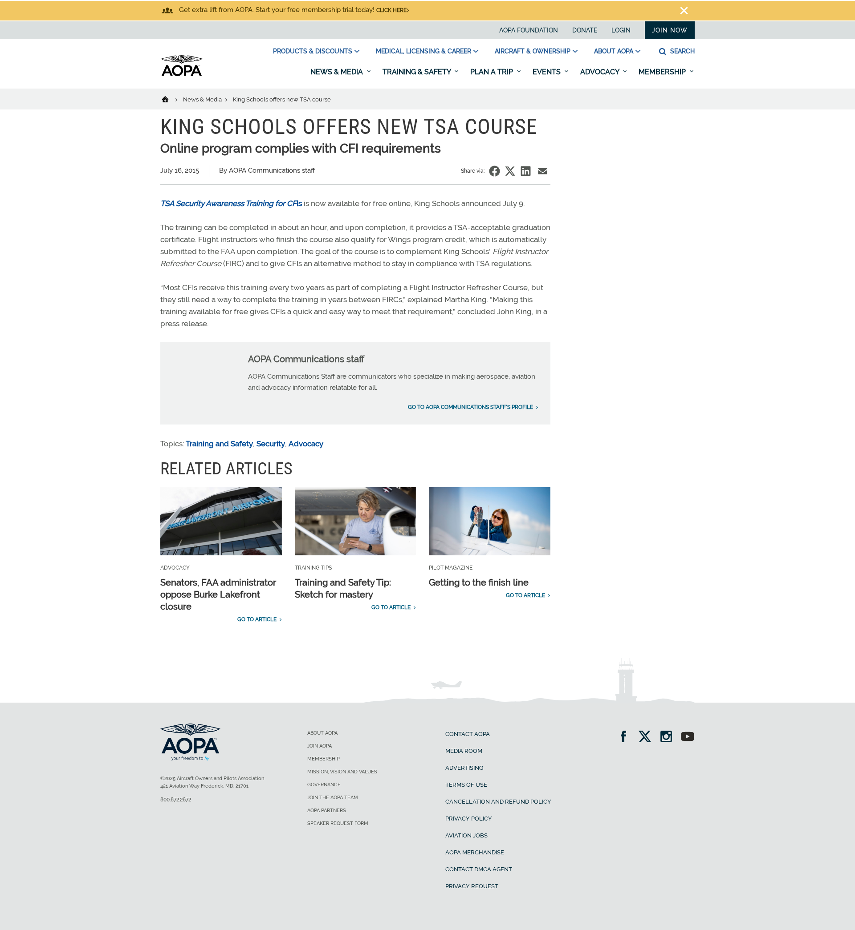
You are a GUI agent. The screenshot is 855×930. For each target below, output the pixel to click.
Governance (324, 785)
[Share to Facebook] (494, 171)
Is (231, 203)
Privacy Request (471, 886)
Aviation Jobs (466, 835)
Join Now (670, 30)
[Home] (170, 98)
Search (681, 51)
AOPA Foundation (528, 30)
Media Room (463, 751)
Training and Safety (219, 443)
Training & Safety (417, 72)
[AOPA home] (181, 74)
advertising (464, 767)
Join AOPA (319, 746)
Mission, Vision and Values (342, 772)
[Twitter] (648, 737)
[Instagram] (669, 737)
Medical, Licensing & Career (423, 51)
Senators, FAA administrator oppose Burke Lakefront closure (218, 594)
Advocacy (600, 72)
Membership (663, 72)
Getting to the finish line (479, 582)
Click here (391, 10)
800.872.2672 (175, 800)
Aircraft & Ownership (532, 51)
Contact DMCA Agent (478, 869)
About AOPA (613, 51)
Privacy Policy (468, 818)
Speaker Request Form (337, 823)
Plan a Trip (492, 72)
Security (270, 443)
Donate (584, 30)
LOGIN (621, 30)
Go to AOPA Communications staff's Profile (470, 407)
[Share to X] (510, 171)
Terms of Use (466, 784)
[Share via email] (542, 171)
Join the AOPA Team (332, 798)
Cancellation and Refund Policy (498, 801)
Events (547, 72)
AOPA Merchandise (474, 852)
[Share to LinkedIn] (525, 171)
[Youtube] (687, 737)
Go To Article (257, 619)
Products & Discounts (312, 51)
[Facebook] (626, 737)
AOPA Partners (326, 810)
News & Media (337, 72)
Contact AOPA (467, 734)
